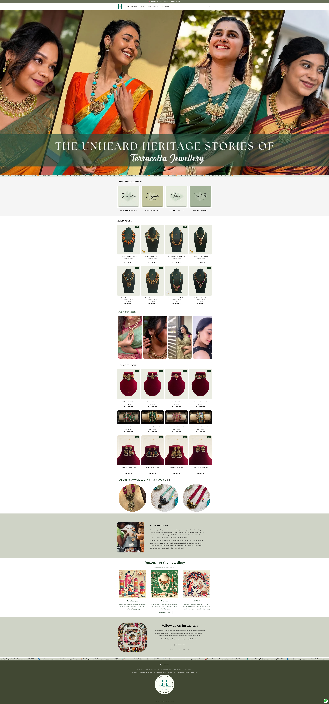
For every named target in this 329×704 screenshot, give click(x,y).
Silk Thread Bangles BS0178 (200, 426)
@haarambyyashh (179, 645)
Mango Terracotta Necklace (152, 297)
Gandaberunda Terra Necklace (176, 297)
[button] (134, 6)
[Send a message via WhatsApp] (325, 700)
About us (139, 669)
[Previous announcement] (118, 1)
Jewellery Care (172, 672)
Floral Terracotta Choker (176, 401)
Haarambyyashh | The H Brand (166, 701)
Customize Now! (164, 612)
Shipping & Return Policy (139, 672)
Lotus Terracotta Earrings (152, 467)
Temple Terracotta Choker (200, 401)
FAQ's (150, 672)
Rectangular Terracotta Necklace (128, 256)
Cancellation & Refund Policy (182, 669)
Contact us (147, 669)
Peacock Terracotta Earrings (200, 467)
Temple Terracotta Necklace (128, 297)
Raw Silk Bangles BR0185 (128, 426)
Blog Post (194, 672)
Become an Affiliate (183, 672)
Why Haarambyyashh (160, 672)
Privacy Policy (155, 669)
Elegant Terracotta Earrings (128, 467)
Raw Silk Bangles (199, 210)
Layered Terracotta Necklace (200, 256)
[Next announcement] (211, 1)
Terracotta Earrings (152, 210)
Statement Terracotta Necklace (176, 256)
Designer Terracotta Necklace (152, 256)
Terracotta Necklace (127, 210)
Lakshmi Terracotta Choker (152, 401)
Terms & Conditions (166, 669)
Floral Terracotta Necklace (200, 297)
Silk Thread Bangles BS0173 (176, 426)
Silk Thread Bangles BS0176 (152, 426)
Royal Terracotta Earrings (176, 467)
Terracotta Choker (175, 210)
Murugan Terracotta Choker (128, 401)
